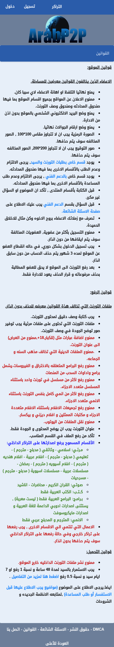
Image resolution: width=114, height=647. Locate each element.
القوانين (30, 629)
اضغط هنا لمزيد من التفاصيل (35, 576)
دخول (10, 6)
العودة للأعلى (57, 643)
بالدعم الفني (56, 176)
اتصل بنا (13, 629)
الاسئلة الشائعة (53, 629)
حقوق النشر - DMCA (87, 629)
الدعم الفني (53, 204)
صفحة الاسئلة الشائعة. (81, 211)
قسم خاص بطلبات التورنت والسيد (58, 162)
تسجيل (29, 6)
